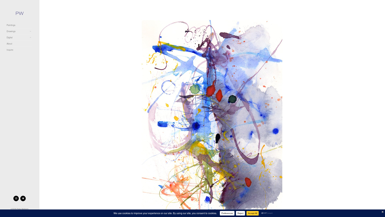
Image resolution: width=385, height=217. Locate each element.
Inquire (10, 49)
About (9, 43)
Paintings (11, 25)
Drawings (11, 31)
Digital (9, 37)
